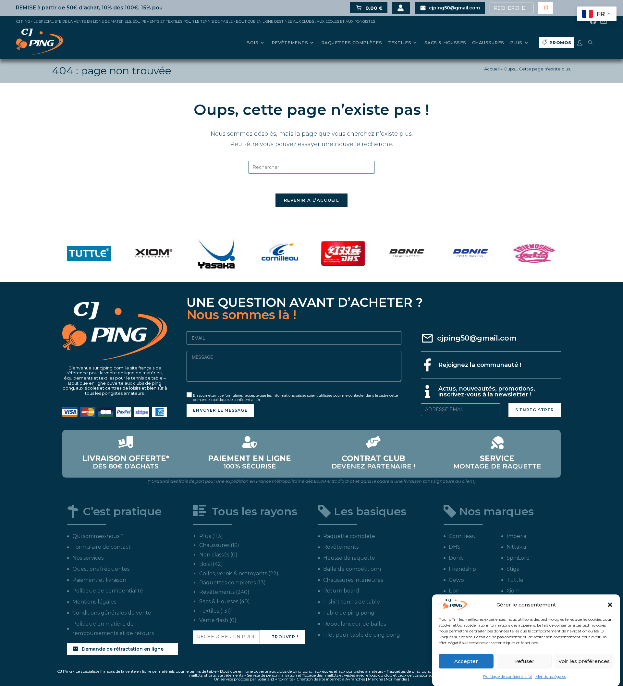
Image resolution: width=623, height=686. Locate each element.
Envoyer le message (220, 410)
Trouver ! (285, 636)
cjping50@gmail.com (477, 338)
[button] (610, 605)
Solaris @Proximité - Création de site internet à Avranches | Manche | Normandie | (333, 679)
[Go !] (545, 8)
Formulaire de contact (101, 547)
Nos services (88, 558)
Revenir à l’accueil (311, 200)
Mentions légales (550, 676)
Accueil (492, 68)
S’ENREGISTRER (534, 409)
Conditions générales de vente (111, 613)
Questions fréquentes (100, 569)
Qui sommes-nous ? (98, 536)
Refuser (524, 661)
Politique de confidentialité (507, 676)
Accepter (466, 661)
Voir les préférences (584, 661)
